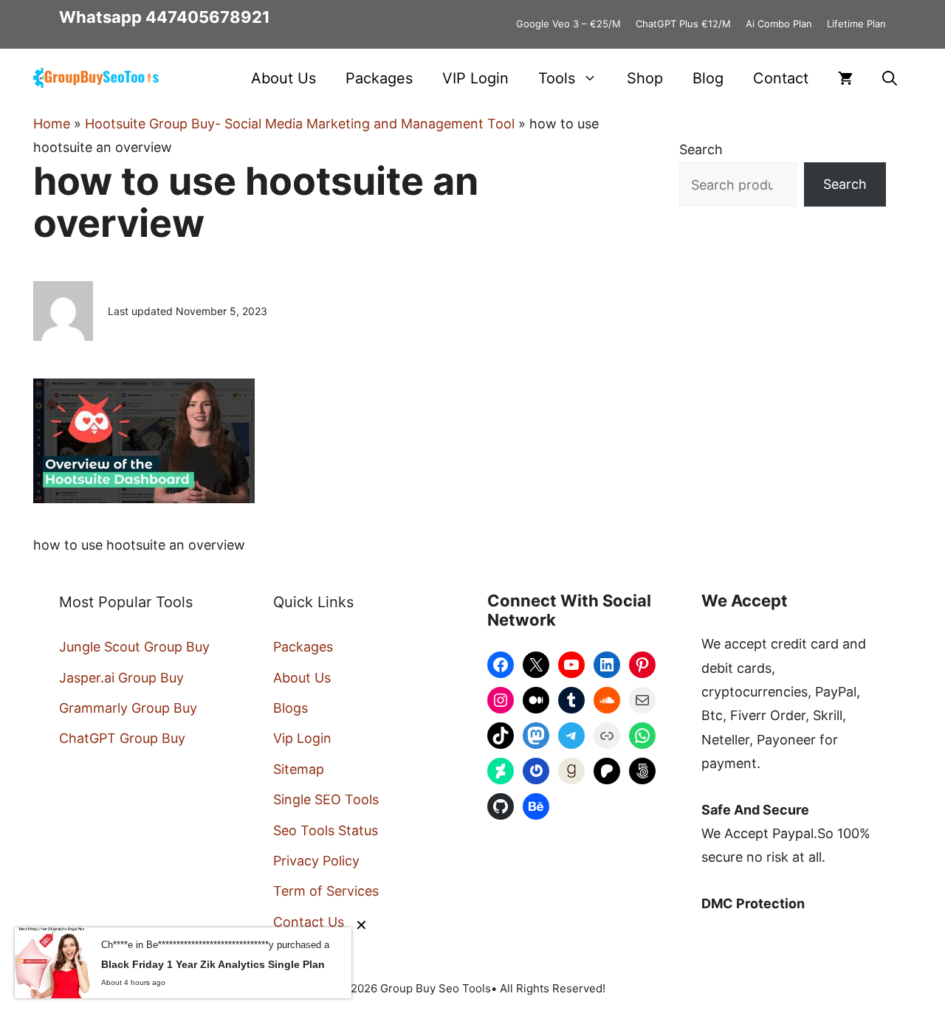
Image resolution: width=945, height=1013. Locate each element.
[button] (889, 78)
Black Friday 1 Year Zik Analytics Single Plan (213, 964)
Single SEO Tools (326, 799)
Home (51, 123)
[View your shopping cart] (845, 78)
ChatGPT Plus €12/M (683, 24)
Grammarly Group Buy (128, 708)
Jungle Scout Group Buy (134, 646)
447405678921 (207, 17)
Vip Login (302, 738)
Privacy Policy (316, 860)
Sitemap (298, 769)
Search (701, 149)
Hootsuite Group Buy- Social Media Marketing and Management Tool (300, 123)
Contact (780, 78)
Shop (645, 78)
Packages (379, 78)
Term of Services (326, 891)
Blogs (290, 708)
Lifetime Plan (856, 24)
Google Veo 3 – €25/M (568, 24)
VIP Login (475, 78)
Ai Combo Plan (779, 24)
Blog (708, 78)
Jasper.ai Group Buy (121, 677)
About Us (283, 78)
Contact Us (308, 922)
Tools (556, 78)
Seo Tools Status (325, 830)
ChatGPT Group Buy (122, 738)
